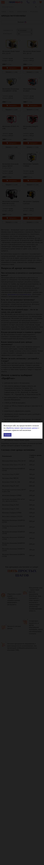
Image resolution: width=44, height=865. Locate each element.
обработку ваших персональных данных (22, 428)
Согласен (7, 435)
